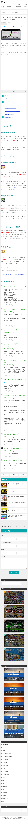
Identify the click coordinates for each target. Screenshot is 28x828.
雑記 (3, 801)
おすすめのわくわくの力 (9, 101)
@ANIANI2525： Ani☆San (10, 379)
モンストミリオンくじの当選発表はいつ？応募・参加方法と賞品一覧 (16, 484)
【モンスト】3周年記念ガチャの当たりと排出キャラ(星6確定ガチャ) (14, 640)
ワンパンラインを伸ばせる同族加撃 (12, 111)
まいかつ (4, 2)
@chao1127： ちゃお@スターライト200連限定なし (15, 361)
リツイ (10, 304)
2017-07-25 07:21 (8, 436)
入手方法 (4, 777)
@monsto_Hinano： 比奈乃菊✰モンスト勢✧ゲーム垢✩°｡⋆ (15, 345)
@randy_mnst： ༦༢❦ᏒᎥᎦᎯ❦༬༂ (11, 434)
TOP (5, 817)
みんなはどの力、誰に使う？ (10, 117)
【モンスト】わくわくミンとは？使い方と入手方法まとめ (21, 526)
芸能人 (3, 789)
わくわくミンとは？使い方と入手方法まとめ (13, 274)
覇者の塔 (4, 795)
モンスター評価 (5, 774)
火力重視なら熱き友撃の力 (10, 105)
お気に (15, 304)
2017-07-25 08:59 (8, 348)
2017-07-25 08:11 (21, 379)
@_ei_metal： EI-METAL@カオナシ (12, 448)
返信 (6, 304)
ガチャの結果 (5, 759)
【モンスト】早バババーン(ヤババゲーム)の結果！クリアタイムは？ (16, 510)
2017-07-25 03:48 (19, 460)
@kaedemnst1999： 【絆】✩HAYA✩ (13, 330)
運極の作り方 (5, 798)
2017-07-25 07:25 (8, 397)
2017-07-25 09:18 (20, 286)
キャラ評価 (4, 762)
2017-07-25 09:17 (8, 332)
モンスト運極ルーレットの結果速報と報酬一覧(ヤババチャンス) (16, 491)
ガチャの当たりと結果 (7, 753)
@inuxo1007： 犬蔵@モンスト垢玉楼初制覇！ (15, 395)
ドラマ (3, 768)
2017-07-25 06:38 (8, 450)
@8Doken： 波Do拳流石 (10, 286)
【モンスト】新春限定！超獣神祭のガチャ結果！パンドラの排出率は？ (14, 597)
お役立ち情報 (4, 24)
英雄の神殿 (4, 792)
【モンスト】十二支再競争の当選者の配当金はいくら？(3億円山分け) (8, 526)
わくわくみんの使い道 (8, 95)
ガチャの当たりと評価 (7, 756)
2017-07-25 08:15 (8, 364)
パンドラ (14, 187)
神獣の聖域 (4, 786)
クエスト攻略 (5, 765)
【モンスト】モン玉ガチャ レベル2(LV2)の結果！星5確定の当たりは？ (14, 612)
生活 (3, 783)
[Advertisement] (14, 72)
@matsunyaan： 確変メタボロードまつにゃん (15, 309)
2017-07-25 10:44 (8, 311)
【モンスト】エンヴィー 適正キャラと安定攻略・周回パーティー (14, 626)
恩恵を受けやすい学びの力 (10, 108)
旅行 (3, 780)
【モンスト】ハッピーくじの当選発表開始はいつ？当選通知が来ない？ (16, 516)
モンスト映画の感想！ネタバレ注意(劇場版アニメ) (16, 497)
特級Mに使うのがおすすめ (10, 98)
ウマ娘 (3, 750)
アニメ (3, 747)
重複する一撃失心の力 (9, 114)
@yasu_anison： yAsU (9, 460)
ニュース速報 (5, 771)
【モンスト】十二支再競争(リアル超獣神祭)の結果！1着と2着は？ (17, 503)
